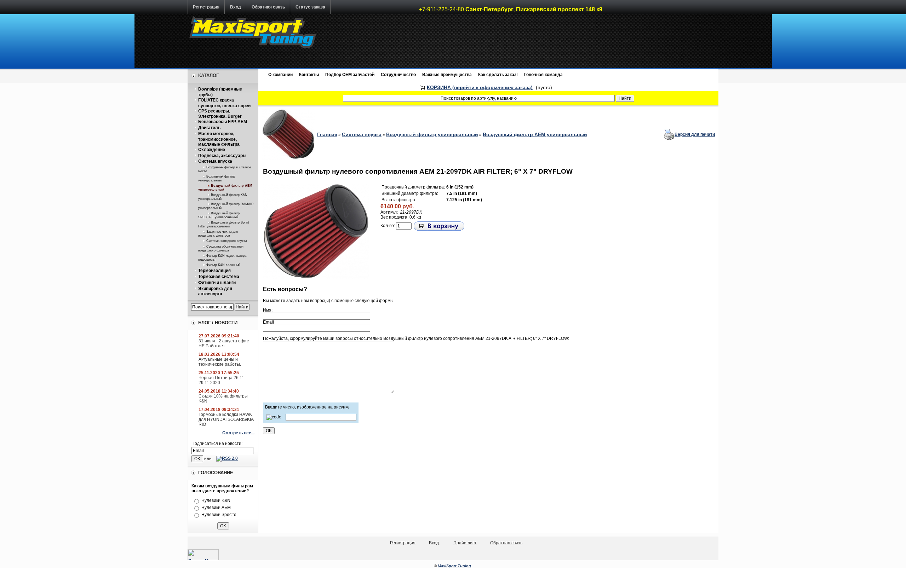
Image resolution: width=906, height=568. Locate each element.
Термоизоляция (214, 270)
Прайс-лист (465, 542)
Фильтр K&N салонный (223, 265)
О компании (280, 74)
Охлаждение (211, 149)
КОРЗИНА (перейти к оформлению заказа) (480, 87)
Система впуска (215, 161)
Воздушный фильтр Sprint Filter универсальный (223, 224)
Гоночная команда (543, 74)
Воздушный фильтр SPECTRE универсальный (219, 215)
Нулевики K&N (215, 500)
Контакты (309, 74)
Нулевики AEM (216, 507)
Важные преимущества (447, 74)
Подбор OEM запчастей (349, 74)
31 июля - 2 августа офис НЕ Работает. (224, 343)
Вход (235, 7)
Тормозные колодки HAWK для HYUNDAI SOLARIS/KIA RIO (226, 419)
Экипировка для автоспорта (215, 291)
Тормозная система (218, 276)
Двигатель (209, 127)
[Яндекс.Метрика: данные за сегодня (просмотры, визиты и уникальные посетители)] (203, 554)
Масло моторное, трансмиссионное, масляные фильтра (219, 139)
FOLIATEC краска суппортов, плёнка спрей (224, 103)
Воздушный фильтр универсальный (216, 178)
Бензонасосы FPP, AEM (222, 121)
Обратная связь (268, 7)
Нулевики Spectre (218, 514)
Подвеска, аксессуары (222, 155)
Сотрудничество (398, 74)
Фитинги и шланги (217, 282)
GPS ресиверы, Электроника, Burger (220, 114)
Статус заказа (310, 7)
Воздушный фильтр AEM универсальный (535, 134)
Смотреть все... (238, 432)
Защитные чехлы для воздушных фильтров (218, 233)
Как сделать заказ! (498, 74)
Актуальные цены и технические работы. (220, 362)
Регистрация (206, 7)
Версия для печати (695, 134)
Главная (327, 134)
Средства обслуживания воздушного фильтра (220, 248)
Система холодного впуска (226, 241)
